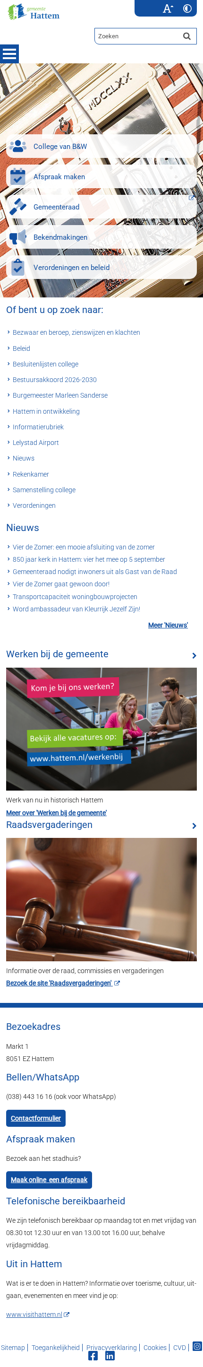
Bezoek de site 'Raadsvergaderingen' (59, 983)
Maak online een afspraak (49, 1180)
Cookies (155, 1347)
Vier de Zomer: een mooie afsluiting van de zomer (84, 547)
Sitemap (13, 1347)
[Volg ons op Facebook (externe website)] (93, 1357)
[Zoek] (187, 36)
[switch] (168, 8)
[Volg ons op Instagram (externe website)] (197, 1347)
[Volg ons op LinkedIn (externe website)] (110, 1357)
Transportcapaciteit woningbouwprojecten (75, 597)
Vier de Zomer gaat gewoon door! (61, 584)
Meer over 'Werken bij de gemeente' (56, 813)
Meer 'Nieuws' (168, 625)
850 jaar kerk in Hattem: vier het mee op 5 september (89, 559)
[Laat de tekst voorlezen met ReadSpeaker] (152, 3)
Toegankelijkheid (56, 1347)
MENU (9, 53)
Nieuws (22, 527)
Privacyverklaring (111, 1347)
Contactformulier (36, 1118)
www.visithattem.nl (34, 1314)
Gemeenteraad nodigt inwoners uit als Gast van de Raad (95, 571)
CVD (179, 1347)
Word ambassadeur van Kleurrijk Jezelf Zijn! (76, 609)
